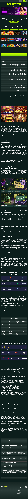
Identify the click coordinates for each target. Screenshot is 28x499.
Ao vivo (10, 29)
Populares (3, 29)
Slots (23, 29)
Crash (17, 29)
